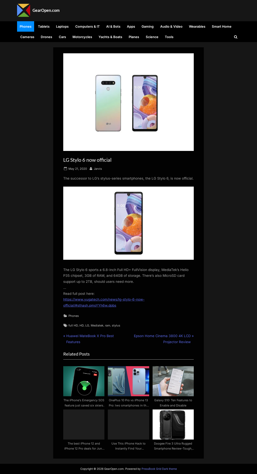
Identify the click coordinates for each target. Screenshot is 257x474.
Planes (134, 37)
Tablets (44, 26)
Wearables (197, 26)
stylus (116, 325)
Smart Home (222, 26)
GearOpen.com (46, 10)
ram (107, 325)
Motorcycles (82, 37)
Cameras (27, 37)
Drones (46, 37)
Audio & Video (171, 26)
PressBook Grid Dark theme (159, 468)
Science (152, 37)
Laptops (62, 26)
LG (87, 325)
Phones (26, 26)
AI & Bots (113, 26)
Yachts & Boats (110, 37)
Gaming (148, 26)
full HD (73, 325)
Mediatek (97, 325)
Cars (62, 37)
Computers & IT (87, 26)
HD (82, 325)
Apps (131, 26)
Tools (169, 37)
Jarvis (98, 168)
